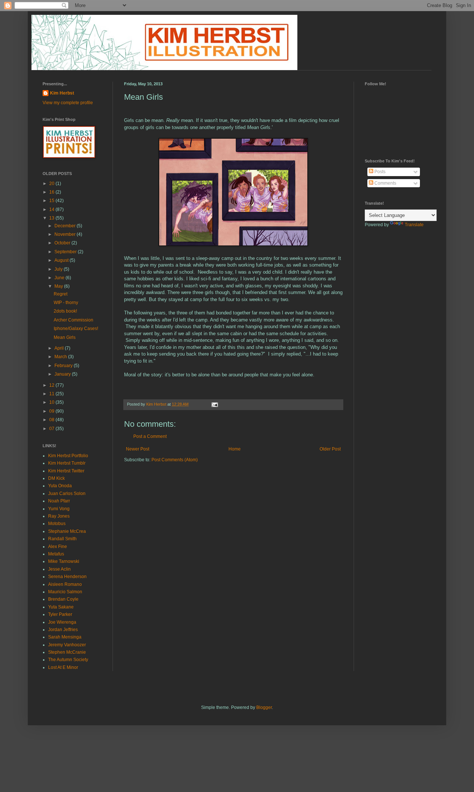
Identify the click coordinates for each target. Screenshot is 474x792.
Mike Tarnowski (63, 561)
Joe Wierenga (62, 622)
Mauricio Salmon (65, 591)
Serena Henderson (67, 576)
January (63, 374)
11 (52, 393)
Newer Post (137, 449)
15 (52, 200)
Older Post (330, 449)
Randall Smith (62, 538)
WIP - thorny (66, 302)
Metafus (56, 554)
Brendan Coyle (63, 599)
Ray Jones (59, 516)
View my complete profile (68, 102)
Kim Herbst (156, 404)
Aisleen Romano (65, 584)
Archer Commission (73, 320)
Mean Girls (65, 337)
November (65, 234)
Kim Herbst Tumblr (67, 463)
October (62, 242)
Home (234, 449)
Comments (384, 183)
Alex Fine (57, 546)
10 (52, 402)
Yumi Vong (59, 508)
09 (52, 411)
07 (52, 428)
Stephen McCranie (67, 652)
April (59, 348)
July (59, 269)
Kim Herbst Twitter (66, 470)
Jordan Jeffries (63, 629)
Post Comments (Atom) (174, 459)
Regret (60, 294)
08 (52, 419)
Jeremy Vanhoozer (67, 644)
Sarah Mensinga (64, 637)
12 (52, 385)
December (65, 225)
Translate (414, 224)
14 (52, 209)
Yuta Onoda (60, 485)
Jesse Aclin (59, 569)
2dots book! (65, 311)
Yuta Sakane (61, 607)
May (59, 286)
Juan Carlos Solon (67, 493)
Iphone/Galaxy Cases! (76, 328)
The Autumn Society (68, 659)
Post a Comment (150, 436)
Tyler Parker (60, 614)
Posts (379, 171)
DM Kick (56, 478)
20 (52, 183)
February (64, 365)
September (66, 251)
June (60, 277)
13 (52, 218)
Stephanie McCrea (67, 531)
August (62, 260)
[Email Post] (214, 404)
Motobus (57, 523)
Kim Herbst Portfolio (68, 455)
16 (52, 192)
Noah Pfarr (59, 501)
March (61, 356)
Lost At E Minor (63, 667)
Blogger (264, 707)
